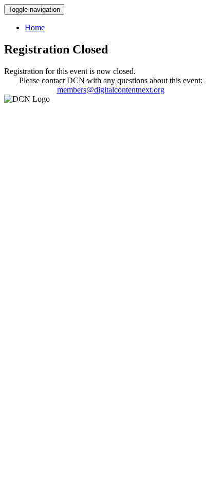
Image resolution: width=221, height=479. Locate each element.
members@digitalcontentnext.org (110, 89)
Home (35, 27)
